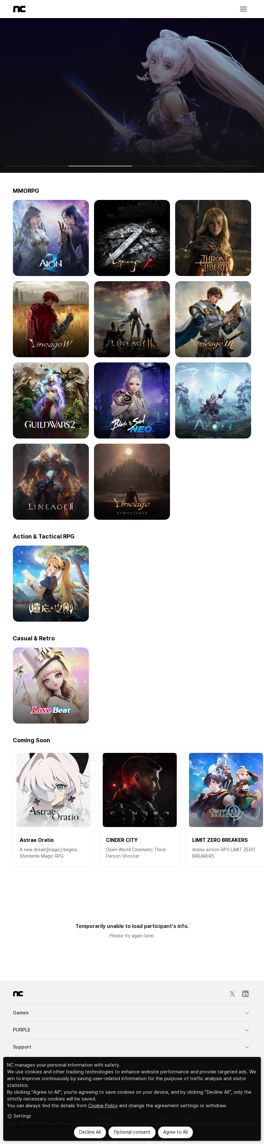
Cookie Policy (103, 1106)
